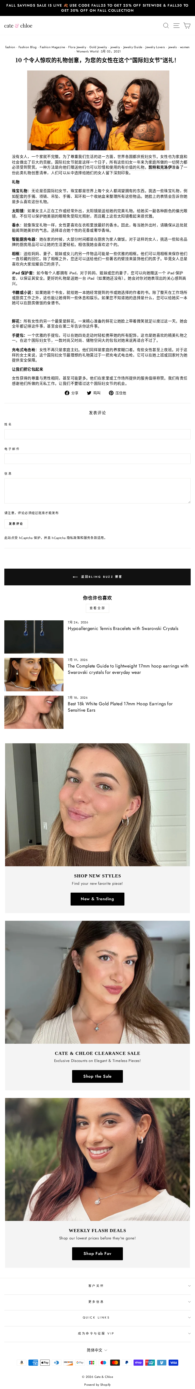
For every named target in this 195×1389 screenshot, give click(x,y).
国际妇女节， (43, 340)
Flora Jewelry (77, 47)
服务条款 (90, 538)
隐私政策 (73, 538)
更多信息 (96, 1302)
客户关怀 (96, 1286)
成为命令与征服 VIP (96, 1333)
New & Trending (97, 899)
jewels (172, 47)
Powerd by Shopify (97, 1384)
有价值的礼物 (132, 167)
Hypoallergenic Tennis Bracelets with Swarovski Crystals (123, 628)
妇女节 (150, 156)
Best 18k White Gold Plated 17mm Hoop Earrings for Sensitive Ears (120, 706)
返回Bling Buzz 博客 (101, 577)
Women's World (87, 51)
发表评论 (16, 524)
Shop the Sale (97, 1076)
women (185, 47)
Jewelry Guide (132, 47)
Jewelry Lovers (155, 47)
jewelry (115, 47)
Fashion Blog (28, 47)
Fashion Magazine (52, 47)
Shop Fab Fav (97, 1253)
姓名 (8, 424)
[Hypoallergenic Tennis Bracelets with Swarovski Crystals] (33, 637)
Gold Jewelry (98, 47)
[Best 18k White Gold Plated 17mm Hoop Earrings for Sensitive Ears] (33, 712)
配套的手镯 (25, 196)
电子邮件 (12, 449)
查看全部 (97, 608)
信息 (8, 474)
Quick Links (96, 1317)
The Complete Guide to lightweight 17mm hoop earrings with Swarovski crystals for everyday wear (128, 669)
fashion (10, 47)
